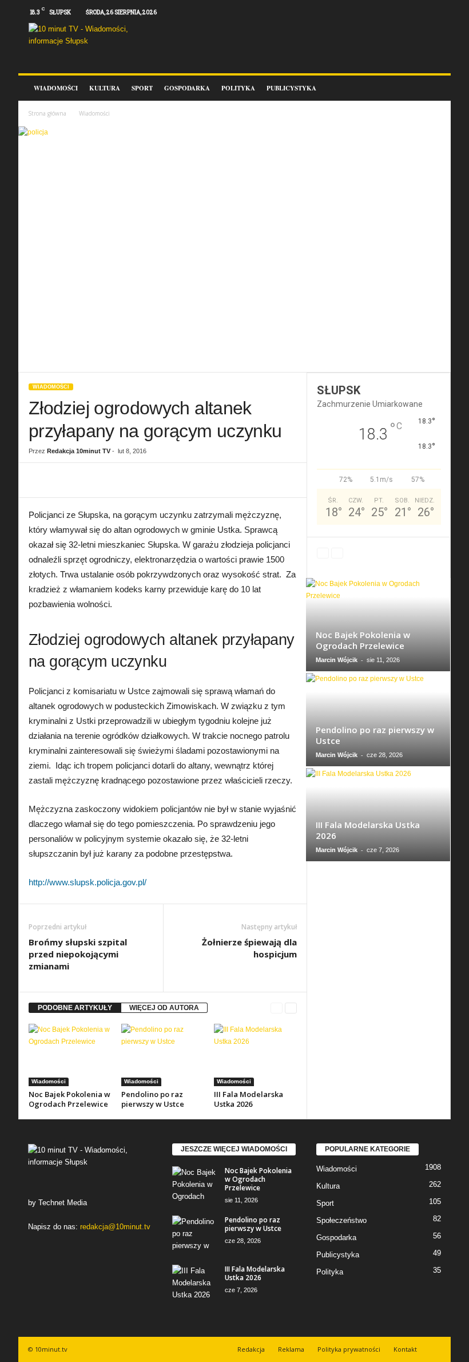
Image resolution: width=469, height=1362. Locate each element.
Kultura (104, 88)
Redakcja (251, 1349)
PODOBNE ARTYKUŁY (75, 1008)
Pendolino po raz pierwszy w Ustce (152, 1099)
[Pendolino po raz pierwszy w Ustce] (162, 1055)
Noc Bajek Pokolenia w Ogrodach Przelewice (69, 1099)
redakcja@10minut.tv (115, 1226)
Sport (142, 88)
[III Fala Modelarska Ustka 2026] (255, 1055)
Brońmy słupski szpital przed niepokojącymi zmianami (78, 954)
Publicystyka (291, 88)
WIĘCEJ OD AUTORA (164, 1008)
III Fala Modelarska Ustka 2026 (248, 1099)
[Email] (165, 480)
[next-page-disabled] (337, 553)
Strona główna (47, 113)
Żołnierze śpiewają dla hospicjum (249, 948)
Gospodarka (187, 88)
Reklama (291, 1349)
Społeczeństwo (341, 1220)
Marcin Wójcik (336, 659)
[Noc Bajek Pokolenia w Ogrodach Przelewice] (70, 1055)
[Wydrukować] (139, 480)
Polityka (238, 88)
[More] (193, 480)
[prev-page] (277, 1008)
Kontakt (405, 1349)
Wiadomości (56, 88)
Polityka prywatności (348, 1349)
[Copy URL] (113, 480)
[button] (433, 88)
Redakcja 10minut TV (78, 451)
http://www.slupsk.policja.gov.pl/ (87, 882)
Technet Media (62, 1202)
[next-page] (291, 1008)
